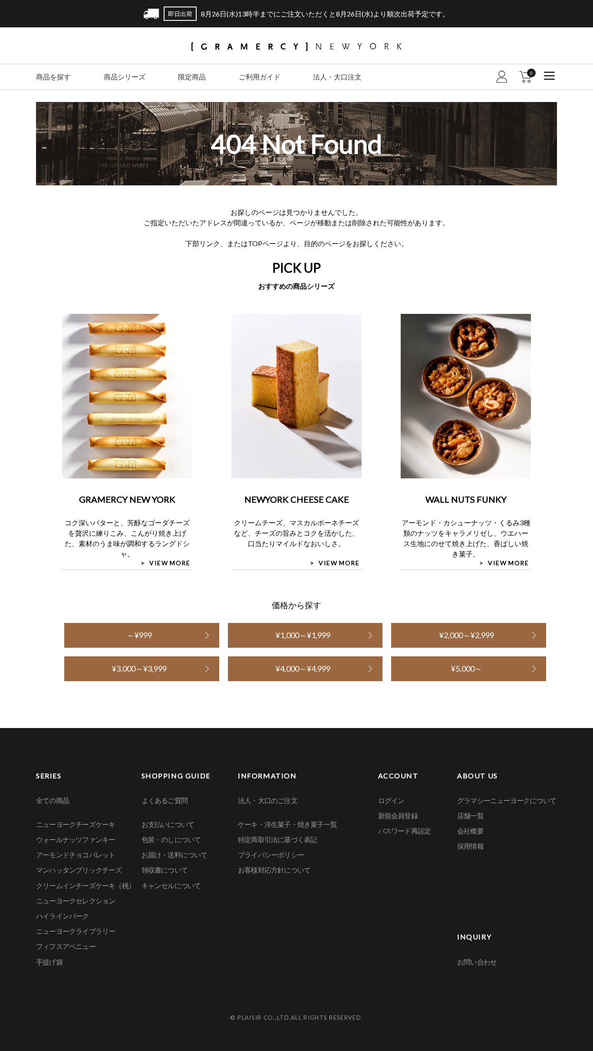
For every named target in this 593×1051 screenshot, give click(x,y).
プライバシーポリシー (271, 854)
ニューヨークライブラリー (75, 931)
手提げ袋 (49, 962)
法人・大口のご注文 (267, 800)
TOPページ (265, 243)
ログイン (391, 800)
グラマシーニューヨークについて (506, 800)
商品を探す (53, 76)
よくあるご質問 (165, 800)
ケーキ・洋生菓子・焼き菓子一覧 (287, 824)
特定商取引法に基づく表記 (277, 839)
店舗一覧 (470, 815)
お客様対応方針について (274, 870)
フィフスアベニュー (66, 946)
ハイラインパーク (62, 916)
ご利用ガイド (259, 76)
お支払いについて (168, 824)
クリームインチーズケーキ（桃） (85, 885)
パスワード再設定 (404, 831)
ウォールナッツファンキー (75, 839)
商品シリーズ (124, 76)
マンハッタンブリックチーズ (79, 870)
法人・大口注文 (337, 76)
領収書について (165, 870)
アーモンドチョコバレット (75, 854)
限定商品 (192, 76)
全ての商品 (52, 800)
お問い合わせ (477, 962)
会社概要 (470, 831)
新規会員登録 (398, 815)
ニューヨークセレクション (75, 900)
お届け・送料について (175, 854)
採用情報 (470, 846)
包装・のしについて (171, 839)
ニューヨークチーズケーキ (75, 824)
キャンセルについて (171, 885)
